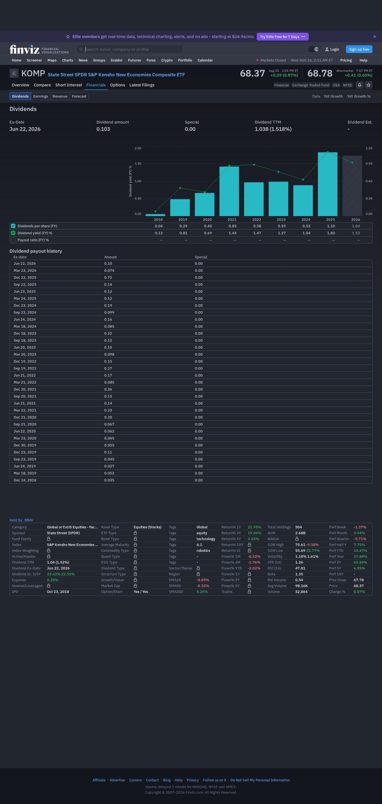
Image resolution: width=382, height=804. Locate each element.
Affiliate (99, 780)
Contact (152, 780)
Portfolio (185, 60)
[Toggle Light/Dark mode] (314, 49)
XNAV (28, 520)
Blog (167, 780)
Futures (134, 60)
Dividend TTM (23, 562)
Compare (42, 85)
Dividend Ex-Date (26, 568)
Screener (34, 60)
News (83, 60)
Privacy (193, 780)
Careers (135, 780)
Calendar (205, 60)
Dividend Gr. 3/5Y (26, 574)
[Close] (375, 36)
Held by (16, 520)
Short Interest (68, 85)
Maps (52, 60)
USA (336, 85)
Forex (151, 60)
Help (363, 60)
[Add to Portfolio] (368, 85)
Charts (67, 60)
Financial (281, 85)
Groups (99, 60)
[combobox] (130, 49)
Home (16, 60)
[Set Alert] (360, 85)
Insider (116, 60)
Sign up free (359, 49)
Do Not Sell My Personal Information (260, 780)
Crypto (167, 60)
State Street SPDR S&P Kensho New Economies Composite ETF (116, 75)
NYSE (347, 85)
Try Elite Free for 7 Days (279, 36)
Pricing (346, 60)
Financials (96, 85)
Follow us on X (214, 780)
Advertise (117, 780)
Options (117, 85)
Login (334, 49)
